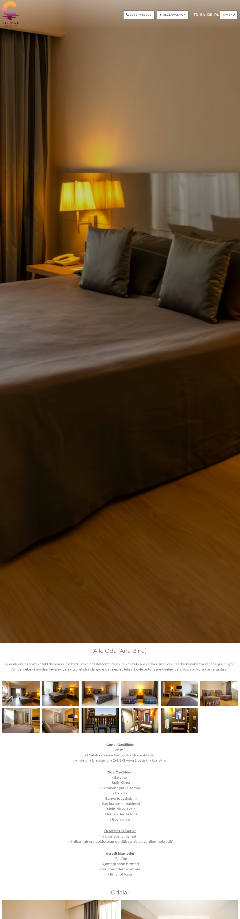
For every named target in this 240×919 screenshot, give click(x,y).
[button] (229, 15)
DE (209, 14)
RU (217, 14)
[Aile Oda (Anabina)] (21, 693)
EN (202, 14)
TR (196, 14)
